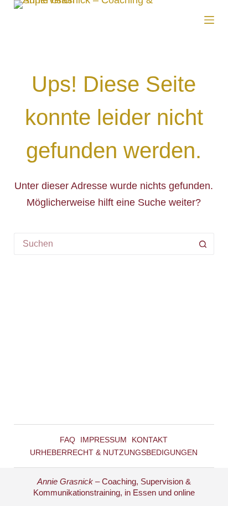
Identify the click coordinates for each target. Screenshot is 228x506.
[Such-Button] (203, 244)
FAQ (67, 439)
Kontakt (150, 439)
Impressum (103, 439)
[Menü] (209, 20)
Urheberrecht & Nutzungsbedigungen (114, 452)
